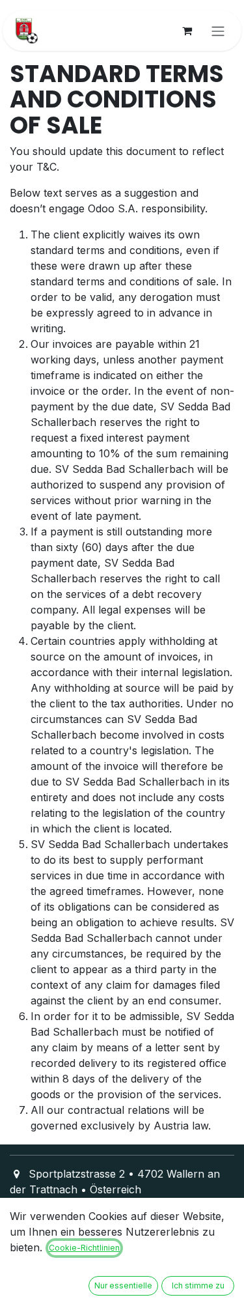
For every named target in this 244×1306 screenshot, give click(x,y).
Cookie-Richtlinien (84, 1248)
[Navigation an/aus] (218, 30)
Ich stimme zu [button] (198, 1285)
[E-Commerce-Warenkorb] (187, 31)
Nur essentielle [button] (123, 1285)
